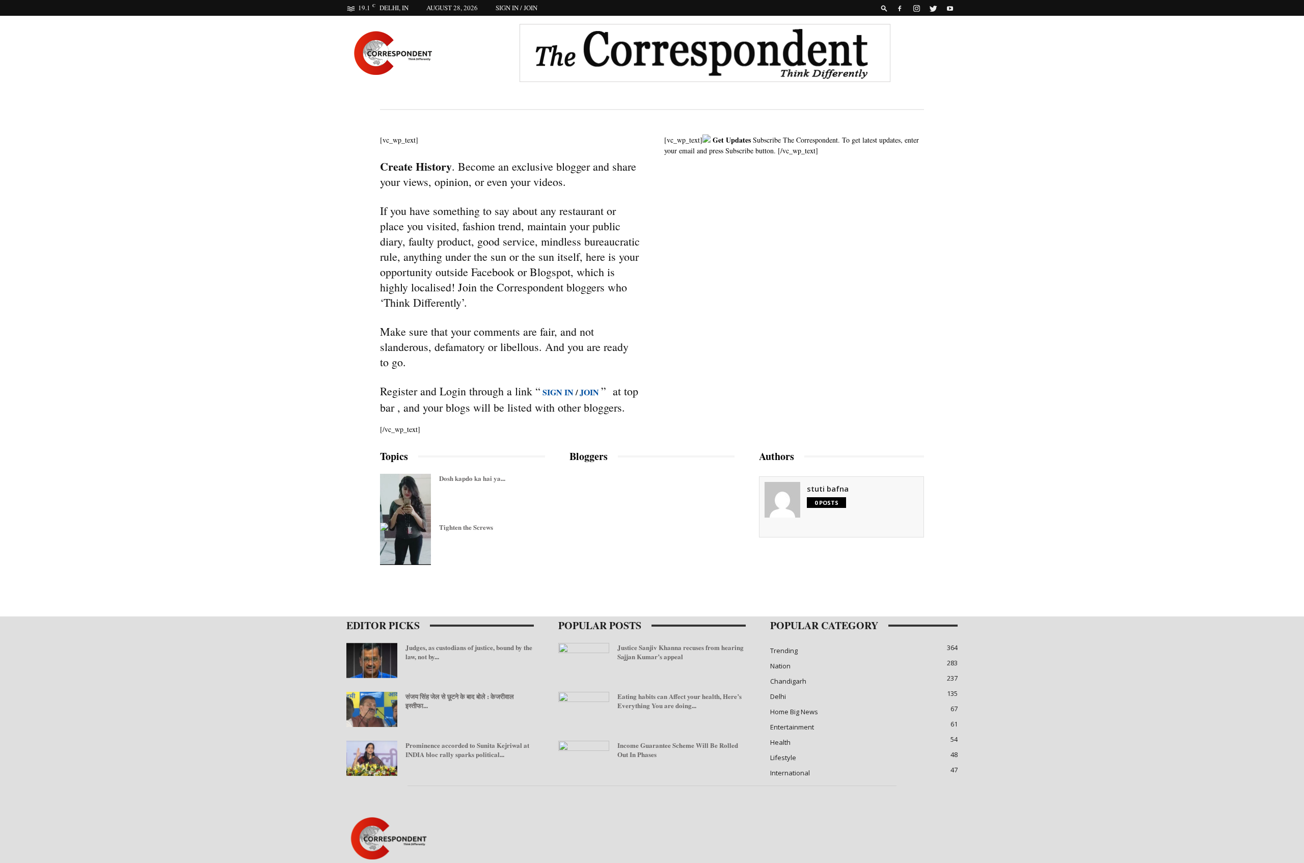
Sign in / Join (516, 7)
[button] (884, 7)
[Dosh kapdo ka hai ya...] (405, 573)
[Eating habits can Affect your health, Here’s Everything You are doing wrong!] (583, 709)
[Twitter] (933, 7)
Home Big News (794, 711)
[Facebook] (899, 7)
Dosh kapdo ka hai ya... (472, 478)
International (790, 772)
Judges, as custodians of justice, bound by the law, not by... (468, 651)
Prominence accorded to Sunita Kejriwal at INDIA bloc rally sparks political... (467, 749)
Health (780, 742)
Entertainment (792, 727)
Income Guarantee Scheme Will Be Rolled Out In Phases (677, 749)
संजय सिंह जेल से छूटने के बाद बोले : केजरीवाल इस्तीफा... (459, 700)
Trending (784, 650)
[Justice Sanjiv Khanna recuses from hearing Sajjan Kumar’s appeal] (583, 661)
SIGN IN (558, 392)
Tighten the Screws (466, 527)
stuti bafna (828, 489)
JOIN (590, 392)
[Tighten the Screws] (384, 538)
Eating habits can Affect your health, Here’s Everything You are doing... (679, 700)
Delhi (778, 696)
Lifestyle (783, 757)
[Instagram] (916, 7)
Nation (780, 665)
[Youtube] (950, 7)
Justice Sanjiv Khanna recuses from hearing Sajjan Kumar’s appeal (680, 651)
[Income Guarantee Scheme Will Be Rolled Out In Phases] (583, 758)
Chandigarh (788, 681)
